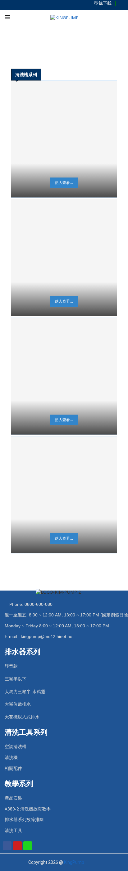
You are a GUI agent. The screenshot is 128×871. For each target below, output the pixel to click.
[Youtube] (17, 845)
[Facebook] (7, 845)
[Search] (122, 17)
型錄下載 (103, 3)
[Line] (27, 845)
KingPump (74, 862)
